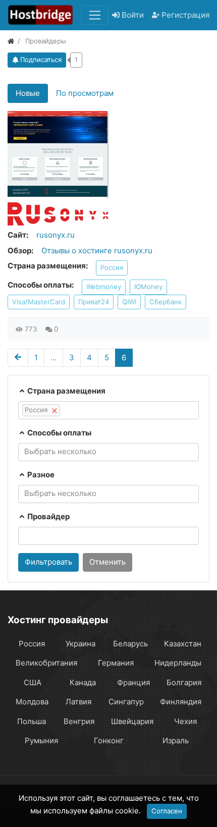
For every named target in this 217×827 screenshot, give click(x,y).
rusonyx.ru (55, 235)
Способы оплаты (58, 432)
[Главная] (11, 41)
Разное (40, 474)
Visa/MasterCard (38, 302)
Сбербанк (165, 302)
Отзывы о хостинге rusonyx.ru (96, 250)
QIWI (129, 302)
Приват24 (93, 302)
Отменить (107, 562)
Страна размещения (65, 391)
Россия (111, 267)
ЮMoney (148, 287)
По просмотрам (85, 93)
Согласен (166, 811)
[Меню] (94, 15)
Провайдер (48, 516)
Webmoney (103, 287)
